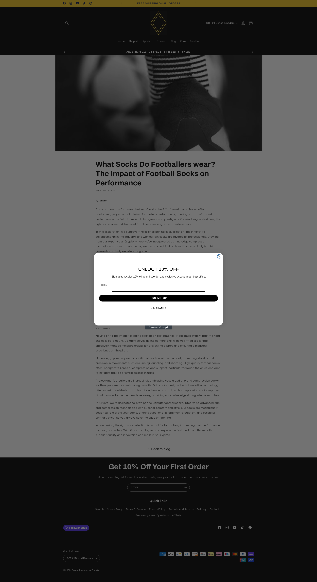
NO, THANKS (158, 308)
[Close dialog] (219, 256)
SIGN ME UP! (159, 298)
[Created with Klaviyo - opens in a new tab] (158, 327)
